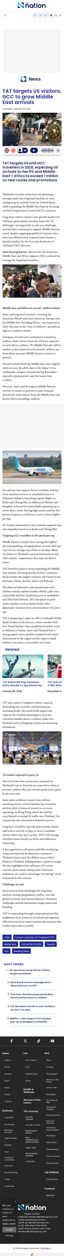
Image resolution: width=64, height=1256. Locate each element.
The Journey (30, 1111)
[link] (23, 676)
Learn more (9, 1223)
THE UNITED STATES (31, 944)
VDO (46, 1053)
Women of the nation (32, 1101)
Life (25, 1053)
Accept (9, 1229)
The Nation (45, 1248)
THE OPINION (51, 1172)
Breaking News (21, 951)
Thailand (49, 1188)
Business (7, 1110)
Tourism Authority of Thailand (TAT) (35, 937)
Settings (9, 1235)
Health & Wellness (28, 1091)
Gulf (6, 951)
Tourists (50, 944)
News (5, 1053)
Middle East (10, 944)
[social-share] (34, 15)
